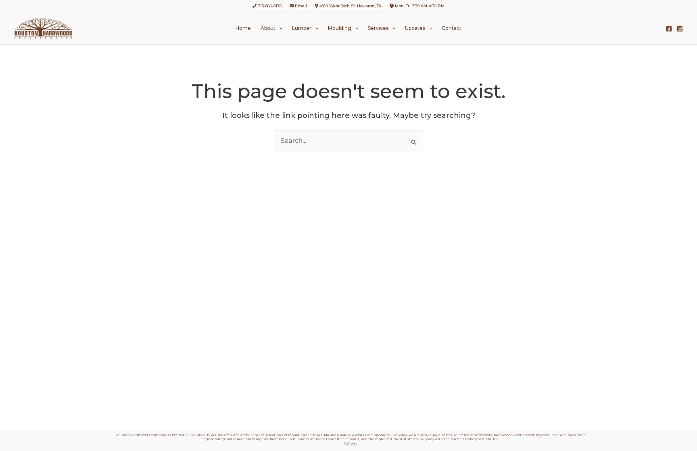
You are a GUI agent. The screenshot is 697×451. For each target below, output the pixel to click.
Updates (415, 28)
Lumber (301, 28)
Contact (451, 28)
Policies (350, 443)
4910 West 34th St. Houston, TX (350, 5)
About (268, 28)
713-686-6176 (270, 5)
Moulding (339, 28)
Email (301, 5)
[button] (278, 28)
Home (243, 28)
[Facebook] (669, 29)
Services (378, 28)
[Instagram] (680, 29)
